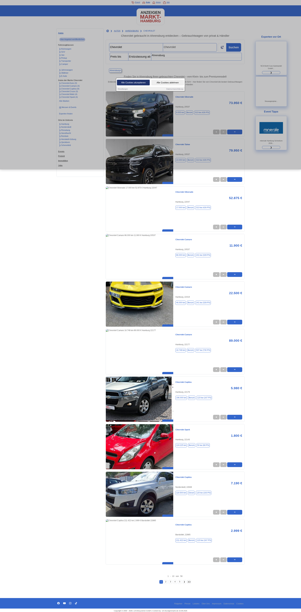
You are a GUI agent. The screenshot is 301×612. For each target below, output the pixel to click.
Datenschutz (229, 604)
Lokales (196, 604)
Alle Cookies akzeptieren (133, 82)
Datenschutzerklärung (174, 89)
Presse (187, 604)
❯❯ (189, 582)
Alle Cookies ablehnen (168, 82)
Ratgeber (178, 604)
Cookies (239, 604)
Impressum (216, 604)
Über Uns (206, 604)
